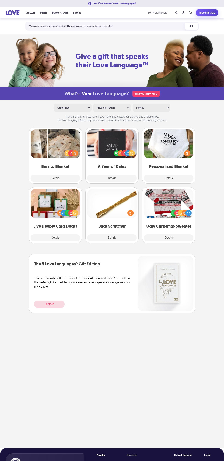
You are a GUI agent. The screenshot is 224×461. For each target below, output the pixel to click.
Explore (49, 304)
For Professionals (157, 12)
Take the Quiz (207, 12)
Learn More (107, 26)
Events (77, 12)
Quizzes (30, 12)
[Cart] (190, 12)
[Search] (176, 12)
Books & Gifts (60, 12)
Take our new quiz (146, 93)
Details (55, 178)
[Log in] (183, 12)
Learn (43, 12)
